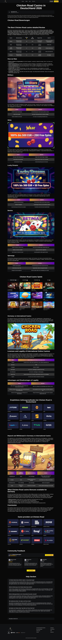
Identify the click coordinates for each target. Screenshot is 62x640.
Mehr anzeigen (31, 570)
